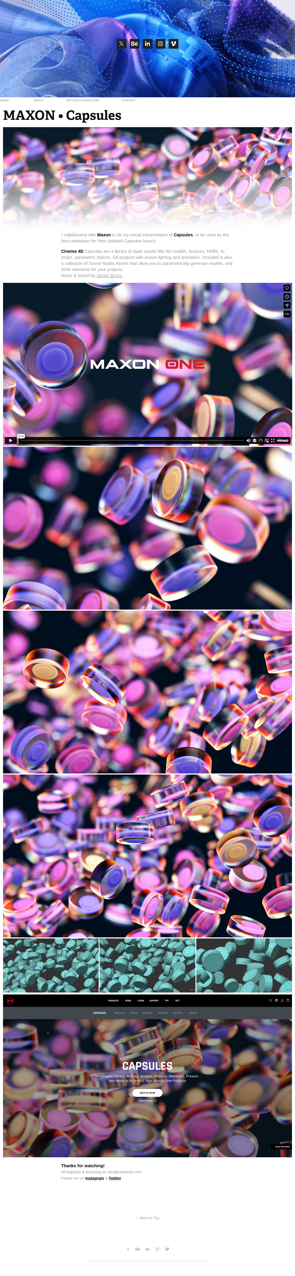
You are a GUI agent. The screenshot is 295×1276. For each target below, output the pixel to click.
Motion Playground (82, 100)
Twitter (115, 1178)
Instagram (94, 1178)
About (39, 100)
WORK (4, 100)
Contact (129, 100)
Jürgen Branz (109, 275)
